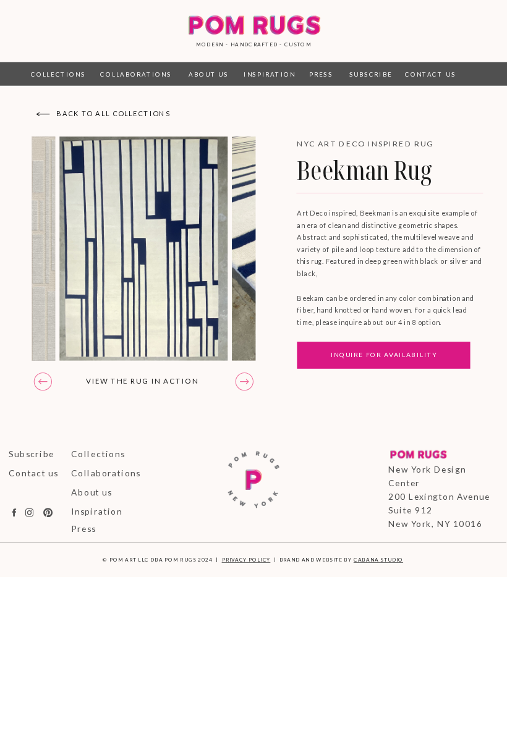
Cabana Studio (378, 560)
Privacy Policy (246, 560)
